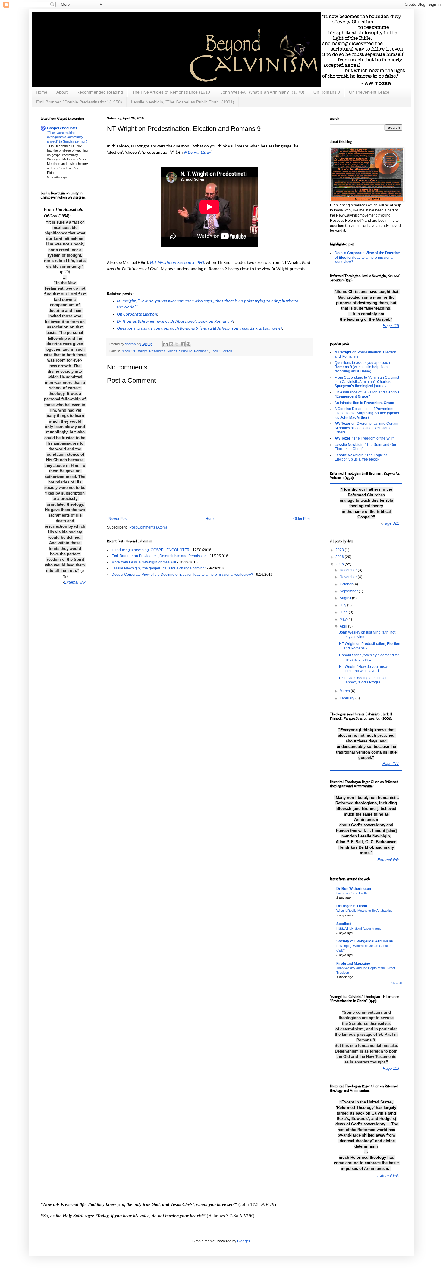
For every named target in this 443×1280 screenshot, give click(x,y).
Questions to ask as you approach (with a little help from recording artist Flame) (362, 367)
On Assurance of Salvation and (367, 394)
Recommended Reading (100, 92)
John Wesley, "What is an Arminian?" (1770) (262, 92)
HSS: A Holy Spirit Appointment (358, 928)
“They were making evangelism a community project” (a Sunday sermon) (67, 137)
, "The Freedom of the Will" (364, 438)
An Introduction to (364, 403)
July (343, 605)
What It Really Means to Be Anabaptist (364, 910)
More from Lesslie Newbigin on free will (144, 562)
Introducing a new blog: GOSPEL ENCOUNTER (151, 550)
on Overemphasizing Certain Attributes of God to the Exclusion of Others (366, 427)
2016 (340, 557)
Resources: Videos (163, 351)
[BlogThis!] (171, 344)
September (349, 591)
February (347, 698)
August (346, 598)
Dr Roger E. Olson (351, 906)
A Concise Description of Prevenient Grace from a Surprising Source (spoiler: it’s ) (367, 413)
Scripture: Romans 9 (194, 351)
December (349, 570)
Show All (396, 983)
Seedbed (343, 924)
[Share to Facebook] (183, 344)
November (349, 577)
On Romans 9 (326, 92)
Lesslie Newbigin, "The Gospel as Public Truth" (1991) (182, 102)
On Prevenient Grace (369, 92)
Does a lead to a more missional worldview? (367, 257)
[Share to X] (177, 344)
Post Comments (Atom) (148, 527)
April (344, 626)
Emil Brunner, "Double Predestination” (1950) (79, 102)
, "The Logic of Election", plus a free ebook (361, 457)
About (62, 92)
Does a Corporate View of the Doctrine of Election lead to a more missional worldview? (182, 574)
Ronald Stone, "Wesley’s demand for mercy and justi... (369, 657)
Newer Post (117, 519)
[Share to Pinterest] (188, 344)
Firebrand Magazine (353, 963)
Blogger (243, 1241)
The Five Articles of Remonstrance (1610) (172, 92)
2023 (340, 550)
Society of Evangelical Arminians (364, 941)
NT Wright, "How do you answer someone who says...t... (365, 669)
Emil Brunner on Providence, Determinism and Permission (159, 556)
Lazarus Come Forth (351, 893)
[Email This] (165, 344)
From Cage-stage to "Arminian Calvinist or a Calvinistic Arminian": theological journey (367, 381)
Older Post (301, 519)
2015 (340, 564)
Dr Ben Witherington (353, 889)
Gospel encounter (62, 128)
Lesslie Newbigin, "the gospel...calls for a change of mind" (159, 568)
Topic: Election (221, 351)
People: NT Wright (134, 351)
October (346, 584)
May (343, 619)
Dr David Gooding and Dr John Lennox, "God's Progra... (364, 680)
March (345, 691)
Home (41, 92)
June (344, 612)
